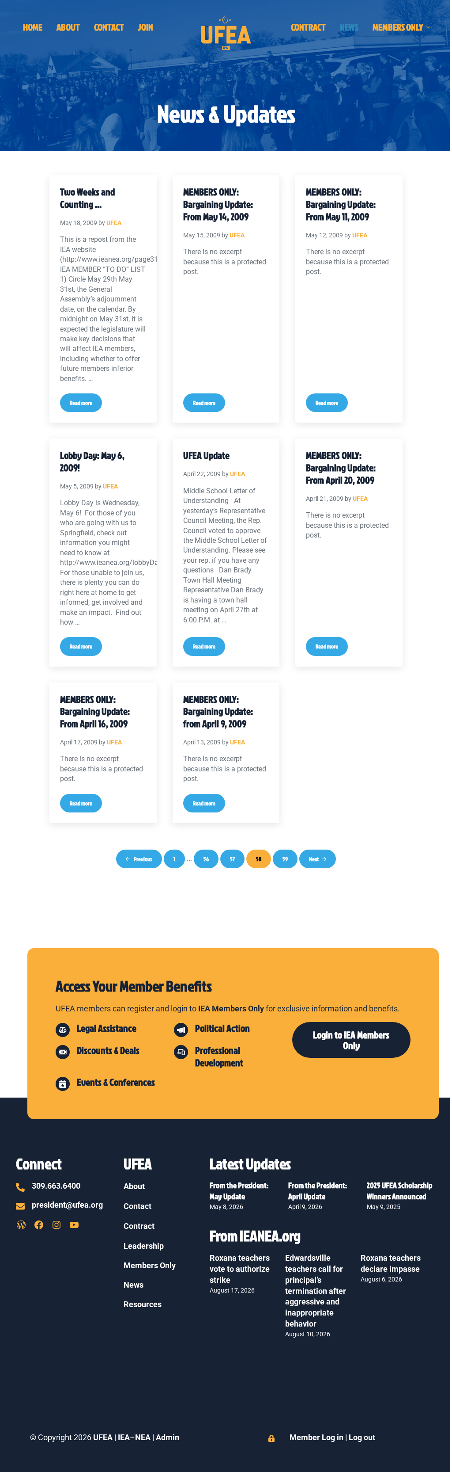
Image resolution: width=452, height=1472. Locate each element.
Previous (143, 859)
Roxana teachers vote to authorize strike (240, 1269)
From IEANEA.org (255, 1235)
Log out (362, 1437)
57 (236, 860)
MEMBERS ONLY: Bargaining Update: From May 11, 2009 (341, 204)
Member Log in (316, 1437)
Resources (143, 1304)
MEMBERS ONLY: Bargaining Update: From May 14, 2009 (218, 204)
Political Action (222, 1028)
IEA (124, 1437)
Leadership (144, 1246)
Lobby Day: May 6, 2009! (92, 461)
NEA (143, 1437)
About (134, 1186)
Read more (86, 404)
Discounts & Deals (108, 1050)
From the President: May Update (240, 1191)
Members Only (150, 1265)
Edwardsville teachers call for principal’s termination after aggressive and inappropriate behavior (315, 1291)
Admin (167, 1437)
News (133, 1285)
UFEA (103, 1437)
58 (262, 860)
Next (314, 859)
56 (209, 860)
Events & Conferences (116, 1082)
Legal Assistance (106, 1028)
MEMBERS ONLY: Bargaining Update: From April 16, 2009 (95, 711)
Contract (139, 1226)
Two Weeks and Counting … (87, 198)
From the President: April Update (318, 1191)
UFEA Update (206, 455)
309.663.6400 (56, 1186)
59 (288, 860)
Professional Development (219, 1056)
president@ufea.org (67, 1205)
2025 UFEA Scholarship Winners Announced (400, 1191)
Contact (137, 1206)
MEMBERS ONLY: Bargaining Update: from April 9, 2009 (218, 711)
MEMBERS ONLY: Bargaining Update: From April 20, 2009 (341, 467)
